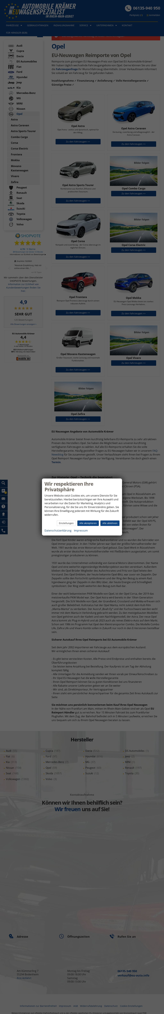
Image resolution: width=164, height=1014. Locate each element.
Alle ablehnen (109, 523)
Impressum (81, 530)
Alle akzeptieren (88, 523)
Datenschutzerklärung (58, 530)
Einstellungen (66, 523)
